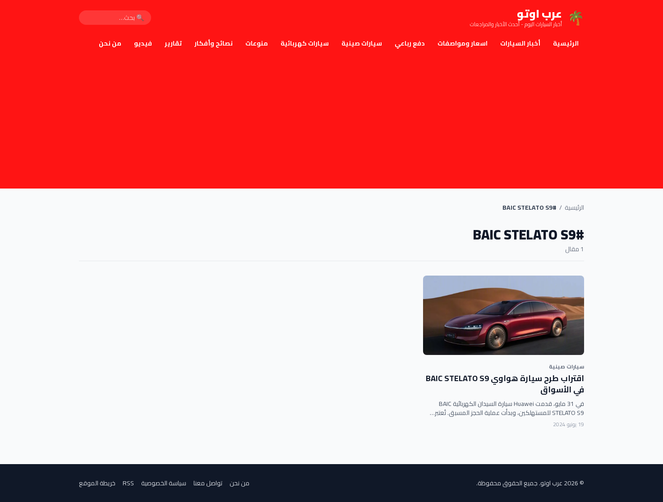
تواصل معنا (207, 483)
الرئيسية (566, 43)
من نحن (110, 43)
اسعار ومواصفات (462, 43)
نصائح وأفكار (213, 43)
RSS (128, 483)
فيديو (143, 43)
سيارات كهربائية (305, 43)
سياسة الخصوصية (163, 483)
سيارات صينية (361, 43)
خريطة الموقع (97, 483)
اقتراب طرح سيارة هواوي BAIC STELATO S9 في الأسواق (505, 384)
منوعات (256, 43)
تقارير (173, 43)
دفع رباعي (410, 43)
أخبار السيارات (520, 43)
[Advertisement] (331, 121)
